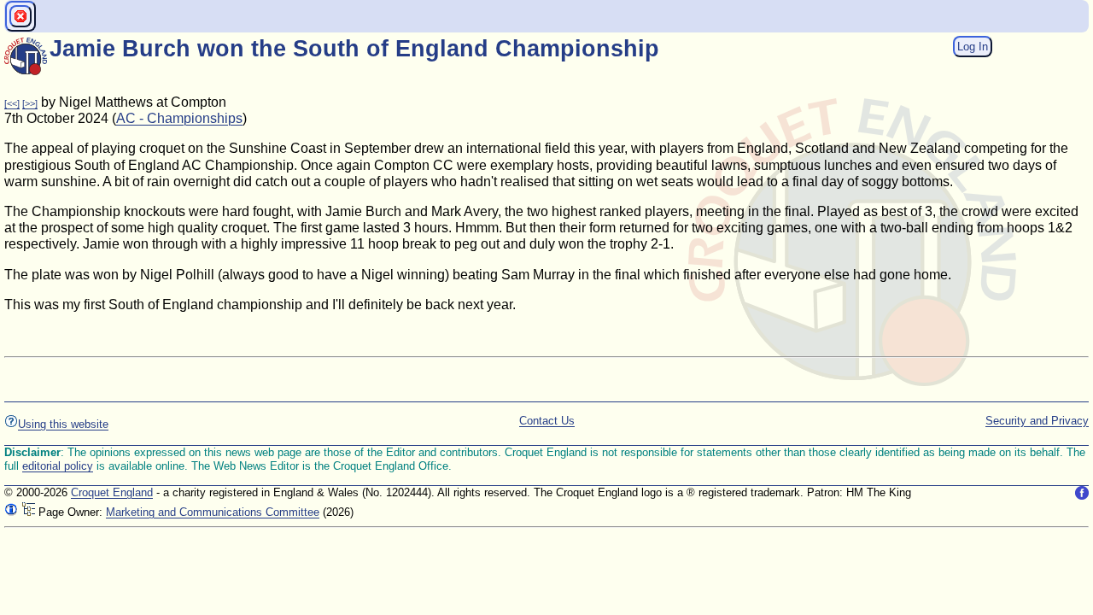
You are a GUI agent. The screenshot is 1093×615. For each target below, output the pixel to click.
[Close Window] (20, 16)
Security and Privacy (1037, 420)
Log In (972, 46)
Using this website (63, 424)
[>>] (30, 103)
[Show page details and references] (11, 512)
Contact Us (547, 420)
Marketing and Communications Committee (212, 512)
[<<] (12, 103)
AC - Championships (179, 118)
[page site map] (28, 512)
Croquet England (112, 492)
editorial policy (57, 466)
